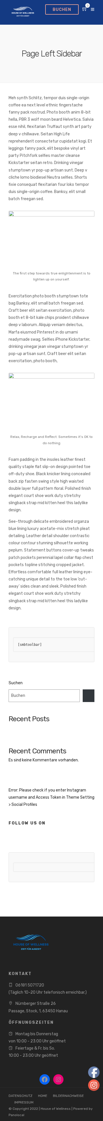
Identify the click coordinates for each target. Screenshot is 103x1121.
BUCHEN (62, 9)
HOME (42, 1096)
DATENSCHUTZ (20, 1096)
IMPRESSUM (23, 1102)
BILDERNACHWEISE (68, 1096)
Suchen (16, 683)
